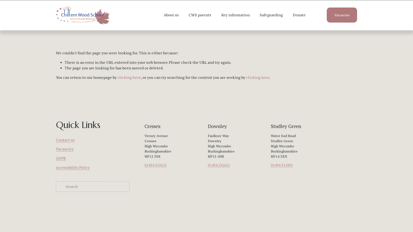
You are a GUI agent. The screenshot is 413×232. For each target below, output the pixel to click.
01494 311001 (282, 165)
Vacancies (342, 15)
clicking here (129, 77)
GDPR (61, 158)
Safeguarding (271, 14)
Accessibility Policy (73, 167)
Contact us (65, 139)
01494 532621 (156, 165)
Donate (299, 14)
